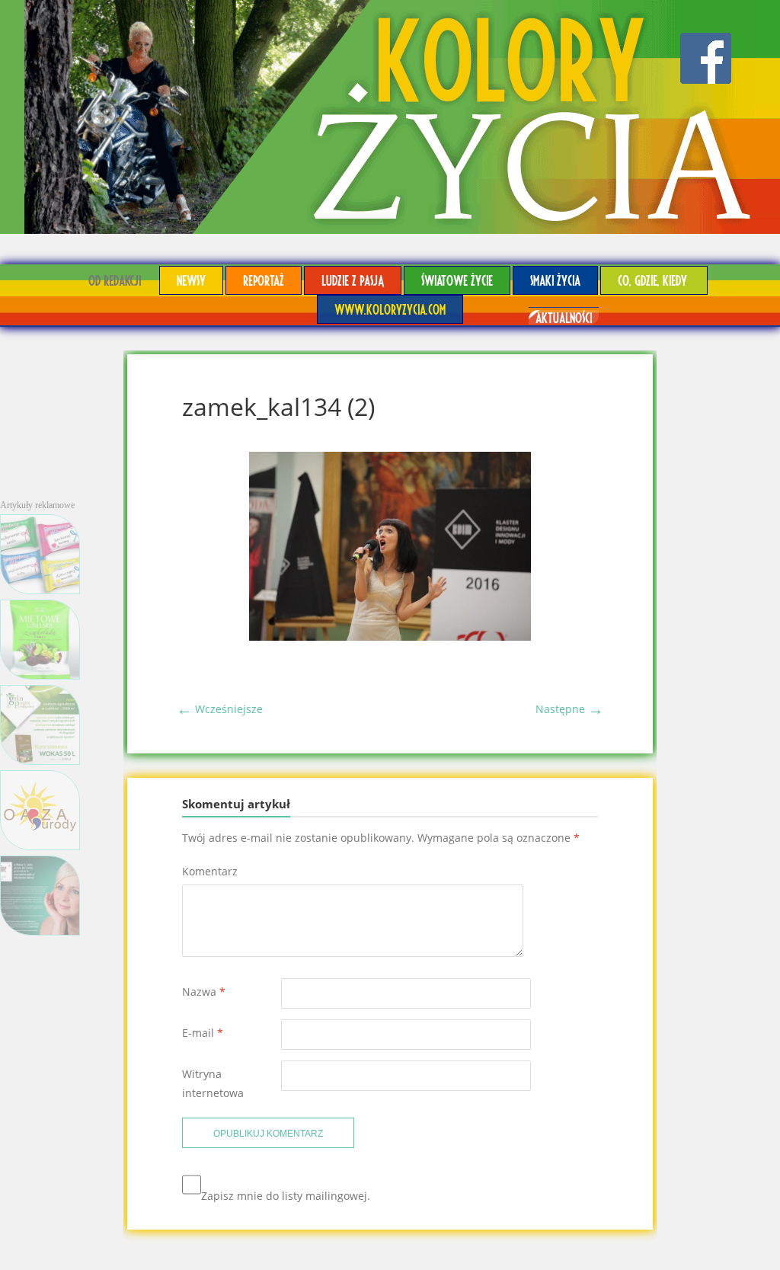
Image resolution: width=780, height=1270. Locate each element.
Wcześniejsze (220, 709)
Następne (569, 709)
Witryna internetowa (213, 1083)
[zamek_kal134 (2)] (390, 636)
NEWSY (191, 280)
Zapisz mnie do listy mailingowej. (285, 1195)
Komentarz (210, 871)
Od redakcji (114, 280)
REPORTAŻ (263, 280)
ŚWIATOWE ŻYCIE (457, 280)
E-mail (202, 1032)
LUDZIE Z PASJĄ (352, 280)
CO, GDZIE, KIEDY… (654, 280)
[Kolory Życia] (390, 117)
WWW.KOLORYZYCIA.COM (390, 309)
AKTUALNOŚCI (563, 317)
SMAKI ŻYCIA (555, 280)
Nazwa (203, 991)
